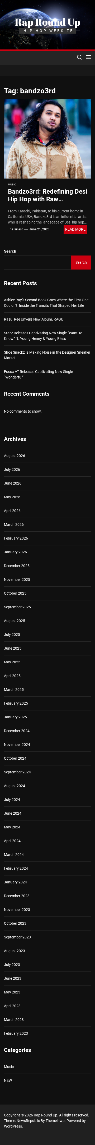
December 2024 (17, 731)
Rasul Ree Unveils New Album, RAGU (33, 319)
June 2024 (12, 813)
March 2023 (14, 1020)
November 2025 (17, 579)
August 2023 (14, 951)
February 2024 (16, 868)
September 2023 (17, 937)
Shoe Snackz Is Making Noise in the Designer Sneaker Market (47, 355)
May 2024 (12, 827)
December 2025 (17, 566)
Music (12, 184)
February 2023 (16, 1033)
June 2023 (12, 978)
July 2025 (12, 634)
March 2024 (14, 854)
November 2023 (17, 909)
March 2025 (14, 689)
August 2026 (14, 456)
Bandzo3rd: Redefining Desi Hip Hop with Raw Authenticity (47, 199)
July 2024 (12, 799)
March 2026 (14, 524)
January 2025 (15, 717)
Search (10, 251)
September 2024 (17, 772)
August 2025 (14, 621)
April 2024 (12, 841)
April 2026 (12, 511)
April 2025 (12, 676)
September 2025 (17, 607)
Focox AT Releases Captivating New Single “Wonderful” (38, 374)
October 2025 (15, 593)
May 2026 (12, 497)
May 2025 (12, 662)
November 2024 (17, 744)
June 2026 (12, 483)
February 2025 (16, 703)
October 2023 (15, 923)
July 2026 (12, 469)
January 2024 (15, 882)
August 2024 (14, 786)
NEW (8, 1080)
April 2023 (12, 1006)
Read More (75, 229)
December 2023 (17, 896)
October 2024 (15, 758)
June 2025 (12, 648)
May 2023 (12, 992)
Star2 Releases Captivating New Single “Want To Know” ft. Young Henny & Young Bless (43, 336)
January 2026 (15, 552)
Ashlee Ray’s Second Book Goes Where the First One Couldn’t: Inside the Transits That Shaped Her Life (46, 303)
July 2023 (12, 964)
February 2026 (16, 538)
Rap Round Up (47, 22)
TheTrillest (15, 229)
